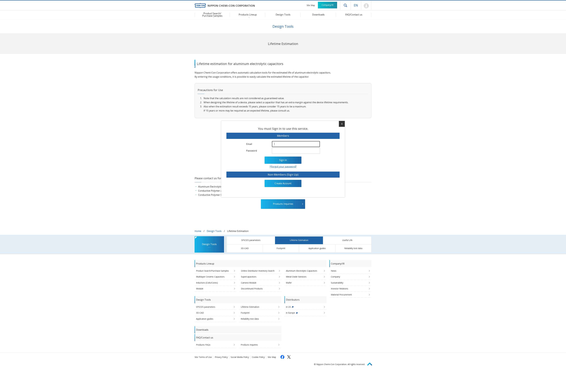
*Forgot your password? (283, 166)
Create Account (283, 183)
